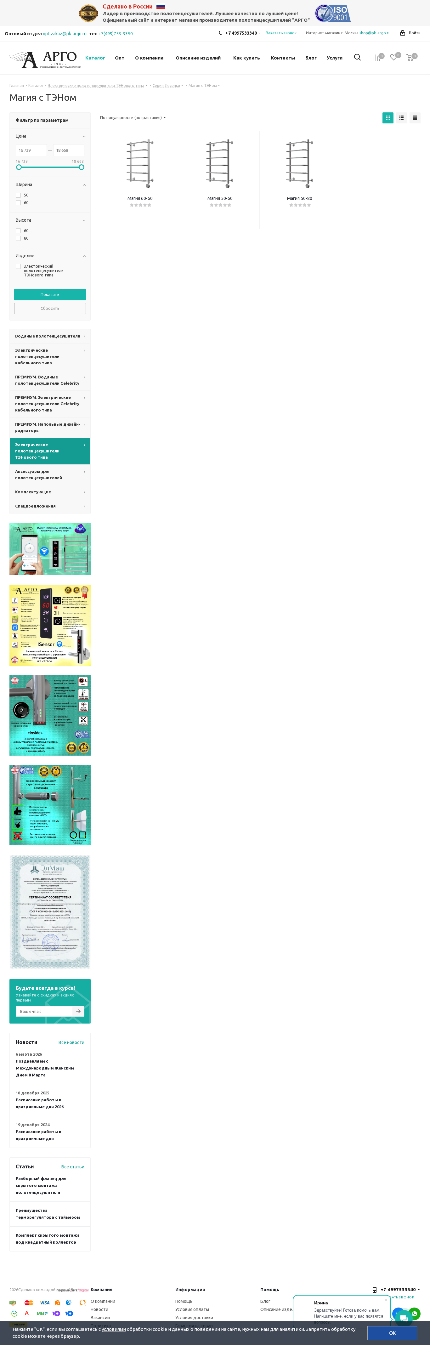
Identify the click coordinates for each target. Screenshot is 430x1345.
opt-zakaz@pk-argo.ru (65, 33)
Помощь (184, 1301)
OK (392, 1333)
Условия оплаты (192, 1309)
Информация (190, 1289)
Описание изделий (280, 1309)
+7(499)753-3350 (116, 33)
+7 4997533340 (241, 33)
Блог (265, 1301)
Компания (101, 1289)
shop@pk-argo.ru (375, 33)
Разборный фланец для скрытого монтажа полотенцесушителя (41, 1185)
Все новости (71, 1042)
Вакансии (100, 1317)
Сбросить (50, 308)
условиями (114, 1329)
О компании (103, 1301)
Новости (99, 1309)
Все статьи (72, 1166)
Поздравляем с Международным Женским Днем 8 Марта (45, 1068)
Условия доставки (194, 1317)
